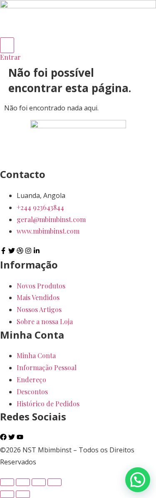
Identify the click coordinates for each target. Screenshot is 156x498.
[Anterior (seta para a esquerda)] (7, 494)
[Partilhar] (39, 482)
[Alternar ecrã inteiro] (23, 482)
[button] (137, 479)
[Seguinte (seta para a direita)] (23, 494)
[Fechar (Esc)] (54, 482)
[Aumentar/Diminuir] (7, 482)
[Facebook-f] (3, 250)
